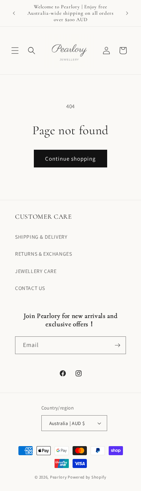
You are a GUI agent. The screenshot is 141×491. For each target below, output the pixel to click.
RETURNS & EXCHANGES (43, 253)
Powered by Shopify (87, 477)
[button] (15, 50)
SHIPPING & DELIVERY (41, 236)
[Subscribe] (117, 345)
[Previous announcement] (14, 13)
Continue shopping (70, 158)
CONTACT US (30, 288)
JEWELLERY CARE (35, 271)
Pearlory (58, 477)
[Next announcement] (127, 13)
